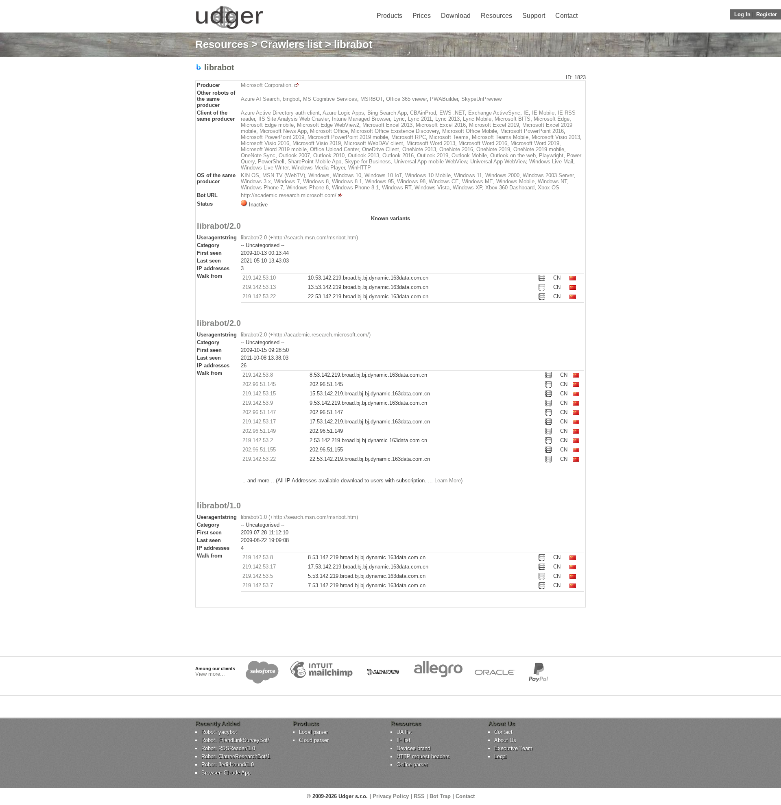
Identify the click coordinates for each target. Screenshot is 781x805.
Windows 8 (316, 181)
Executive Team (513, 748)
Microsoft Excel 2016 (441, 125)
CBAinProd (423, 113)
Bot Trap (440, 796)
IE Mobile (543, 113)
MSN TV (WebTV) (283, 175)
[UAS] (229, 29)
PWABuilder (444, 99)
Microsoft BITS (512, 119)
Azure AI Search (260, 99)
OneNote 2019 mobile (538, 149)
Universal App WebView (498, 161)
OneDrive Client (380, 149)
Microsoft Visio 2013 (556, 137)
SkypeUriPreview (481, 99)
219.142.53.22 (259, 296)
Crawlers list (291, 44)
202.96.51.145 (259, 384)
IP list (403, 740)
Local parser (313, 732)
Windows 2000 (502, 175)
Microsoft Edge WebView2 (328, 125)
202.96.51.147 (259, 412)
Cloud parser (314, 740)
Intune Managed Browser (361, 119)
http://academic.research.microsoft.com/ (288, 195)
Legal (500, 756)
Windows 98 (411, 181)
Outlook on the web (513, 155)
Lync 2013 (447, 119)
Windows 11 (468, 175)
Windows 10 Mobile (428, 175)
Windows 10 (347, 175)
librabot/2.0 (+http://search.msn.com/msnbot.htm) (299, 237)
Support (533, 15)
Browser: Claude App (226, 773)
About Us (505, 740)
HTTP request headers (423, 756)
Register (766, 14)
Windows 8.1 (347, 181)
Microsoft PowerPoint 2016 (532, 131)
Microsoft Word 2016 (482, 143)
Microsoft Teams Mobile (500, 137)
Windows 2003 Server (548, 175)
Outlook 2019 (432, 155)
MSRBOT (371, 99)
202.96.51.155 (259, 450)
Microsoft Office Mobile (469, 131)
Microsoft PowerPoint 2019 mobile (348, 137)
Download (456, 15)
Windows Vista (431, 187)
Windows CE (444, 181)
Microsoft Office (329, 131)
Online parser (412, 765)
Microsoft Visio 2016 (265, 143)
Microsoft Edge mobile (267, 125)
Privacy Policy (391, 796)
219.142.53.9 (257, 403)
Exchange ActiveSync (494, 113)
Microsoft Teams (449, 137)
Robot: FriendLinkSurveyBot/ (235, 740)
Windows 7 (287, 181)
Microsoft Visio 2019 (316, 143)
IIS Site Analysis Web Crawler (293, 119)
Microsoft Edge (551, 119)
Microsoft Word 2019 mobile (274, 149)
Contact (566, 15)
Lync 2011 (420, 119)
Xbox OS (548, 187)
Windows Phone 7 (262, 187)
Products (389, 15)
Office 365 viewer (406, 99)
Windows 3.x (256, 181)
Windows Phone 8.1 (355, 187)
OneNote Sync (258, 155)
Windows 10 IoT (383, 175)
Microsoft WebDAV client (373, 143)
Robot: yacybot (219, 732)
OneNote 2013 (419, 149)
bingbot (291, 99)
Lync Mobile (477, 119)
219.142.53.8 (257, 375)
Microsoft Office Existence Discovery (395, 131)
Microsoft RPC (408, 137)
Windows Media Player (318, 168)
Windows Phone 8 (307, 187)
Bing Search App (387, 113)
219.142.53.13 (259, 287)
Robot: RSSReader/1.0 (228, 748)
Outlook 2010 (329, 155)
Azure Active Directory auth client (280, 113)
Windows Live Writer (264, 168)
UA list (404, 732)
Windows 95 (379, 181)
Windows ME (477, 181)
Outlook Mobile (469, 155)
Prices (421, 15)
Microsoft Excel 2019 (494, 125)
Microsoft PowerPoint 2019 (272, 137)
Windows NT (552, 181)
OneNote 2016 (456, 149)
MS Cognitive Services (330, 99)
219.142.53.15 (259, 394)
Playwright (551, 155)
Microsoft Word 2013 (430, 143)
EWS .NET (452, 113)
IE (526, 113)
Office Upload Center (334, 149)
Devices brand (413, 748)
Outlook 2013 (363, 155)
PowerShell (271, 161)
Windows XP (467, 187)
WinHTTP (359, 168)
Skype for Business (368, 161)
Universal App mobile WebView (430, 161)
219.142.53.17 (259, 422)
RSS (419, 796)
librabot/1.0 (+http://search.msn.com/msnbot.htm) (299, 517)
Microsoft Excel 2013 (387, 125)
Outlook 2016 (398, 155)
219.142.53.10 (259, 278)
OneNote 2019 (493, 149)
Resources (496, 15)
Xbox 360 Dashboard (509, 187)
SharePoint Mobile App (314, 161)
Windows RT (396, 187)
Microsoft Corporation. (267, 85)
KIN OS (250, 175)
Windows (318, 175)
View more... (210, 674)
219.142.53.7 (257, 585)
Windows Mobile (515, 181)
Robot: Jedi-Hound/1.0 (227, 765)
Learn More (447, 480)
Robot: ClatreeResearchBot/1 (235, 756)
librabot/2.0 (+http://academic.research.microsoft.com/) (306, 335)
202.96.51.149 (259, 431)
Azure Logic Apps (343, 113)
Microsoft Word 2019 (534, 143)
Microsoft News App (283, 131)
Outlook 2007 (294, 155)
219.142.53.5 (257, 576)
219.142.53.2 (257, 440)
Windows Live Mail (551, 161)
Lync (399, 119)
